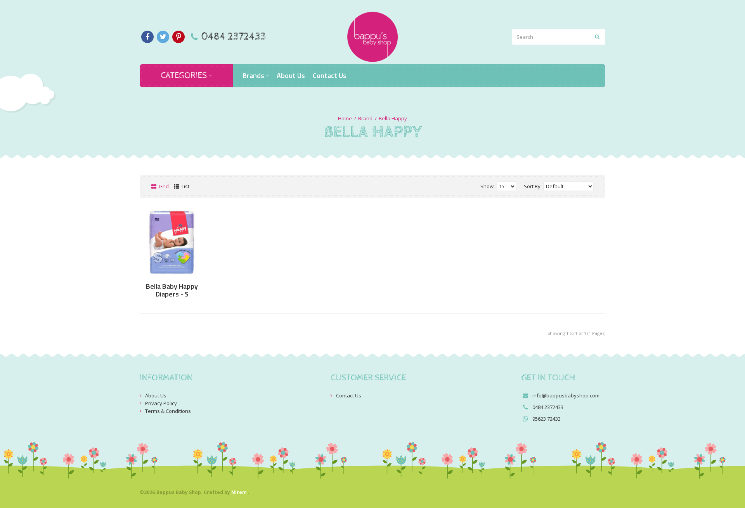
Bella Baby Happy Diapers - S (172, 290)
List (184, 186)
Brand (365, 118)
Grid (163, 186)
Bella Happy (393, 118)
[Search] (597, 37)
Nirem (239, 492)
